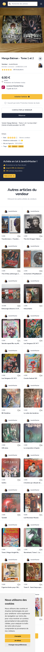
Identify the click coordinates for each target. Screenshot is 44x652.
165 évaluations (18, 70)
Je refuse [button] (17, 640)
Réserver (22, 115)
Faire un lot (8, 176)
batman (14, 146)
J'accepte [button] (17, 636)
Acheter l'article (20, 97)
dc (9, 146)
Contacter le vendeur (22, 110)
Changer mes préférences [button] (17, 645)
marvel (21, 146)
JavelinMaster (13, 64)
